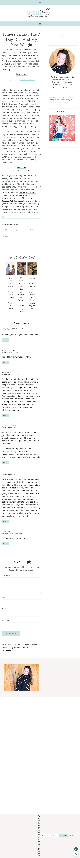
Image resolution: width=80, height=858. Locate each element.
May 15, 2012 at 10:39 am (10, 428)
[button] (40, 2)
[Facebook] (60, 87)
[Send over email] (2, 432)
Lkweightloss (27, 170)
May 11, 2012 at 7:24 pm (10, 352)
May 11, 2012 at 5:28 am (10, 330)
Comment (6, 575)
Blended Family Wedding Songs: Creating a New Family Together (32, 293)
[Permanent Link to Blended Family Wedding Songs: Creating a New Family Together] (32, 275)
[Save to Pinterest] (2, 427)
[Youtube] (67, 87)
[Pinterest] (57, 87)
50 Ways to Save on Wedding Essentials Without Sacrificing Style (21, 294)
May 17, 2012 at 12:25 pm (10, 475)
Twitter (22, 192)
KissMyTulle (7, 350)
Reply (5, 340)
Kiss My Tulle (40, 12)
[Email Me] (70, 87)
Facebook (31, 192)
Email (5, 609)
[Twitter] (63, 87)
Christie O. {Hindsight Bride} (14, 328)
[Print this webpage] (2, 436)
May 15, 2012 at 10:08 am (10, 374)
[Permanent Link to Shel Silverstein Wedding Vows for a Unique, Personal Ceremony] (10, 275)
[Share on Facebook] (2, 422)
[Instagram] (54, 87)
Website (5, 620)
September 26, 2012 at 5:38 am (12, 533)
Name (5, 597)
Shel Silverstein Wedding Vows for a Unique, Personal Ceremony (11, 294)
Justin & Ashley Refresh (27, 80)
